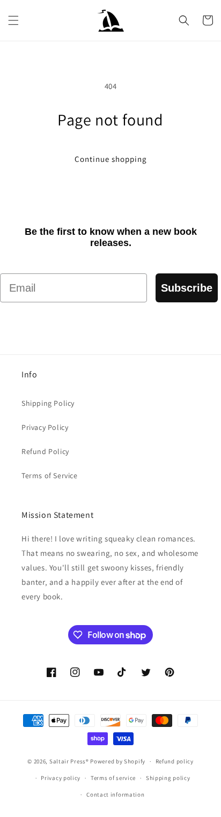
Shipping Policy (48, 403)
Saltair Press (67, 761)
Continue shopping (111, 159)
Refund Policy (45, 451)
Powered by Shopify (117, 761)
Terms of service (113, 778)
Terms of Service (49, 475)
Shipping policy (168, 778)
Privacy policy (60, 778)
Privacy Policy (44, 427)
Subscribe (186, 288)
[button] (13, 20)
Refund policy (175, 761)
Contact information (115, 794)
